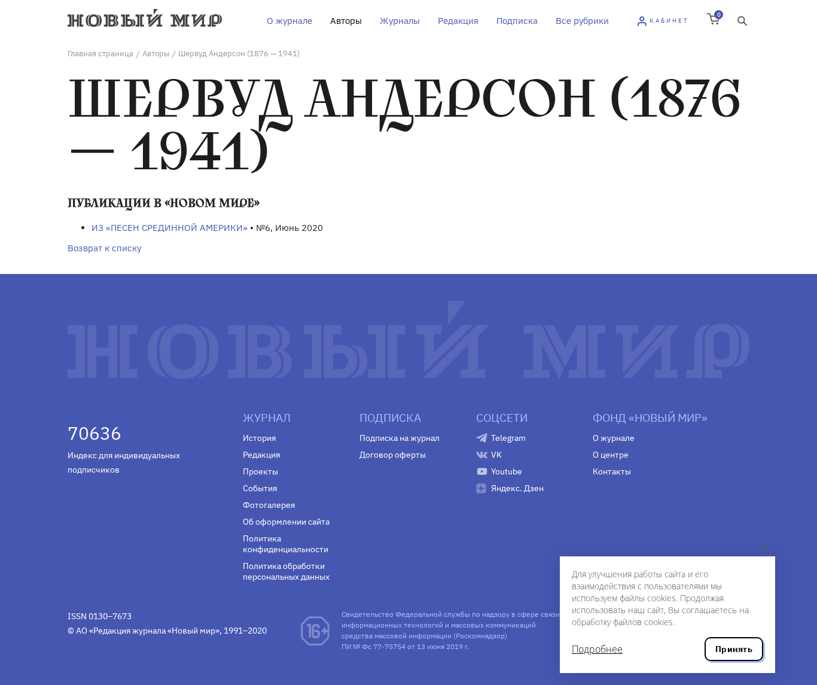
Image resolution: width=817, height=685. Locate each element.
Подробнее (597, 649)
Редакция (458, 20)
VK (496, 454)
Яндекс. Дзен (517, 488)
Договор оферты (392, 454)
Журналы (400, 20)
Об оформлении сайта (286, 521)
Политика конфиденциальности (285, 544)
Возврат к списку (104, 248)
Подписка (517, 20)
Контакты (612, 471)
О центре (611, 454)
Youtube (506, 471)
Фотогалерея (269, 505)
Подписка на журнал (399, 438)
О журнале (289, 20)
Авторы (346, 20)
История (259, 438)
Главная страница (100, 53)
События (260, 488)
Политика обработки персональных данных (286, 571)
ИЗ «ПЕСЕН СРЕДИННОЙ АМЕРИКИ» (170, 227)
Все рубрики (582, 20)
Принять (733, 649)
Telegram (508, 438)
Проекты (260, 471)
